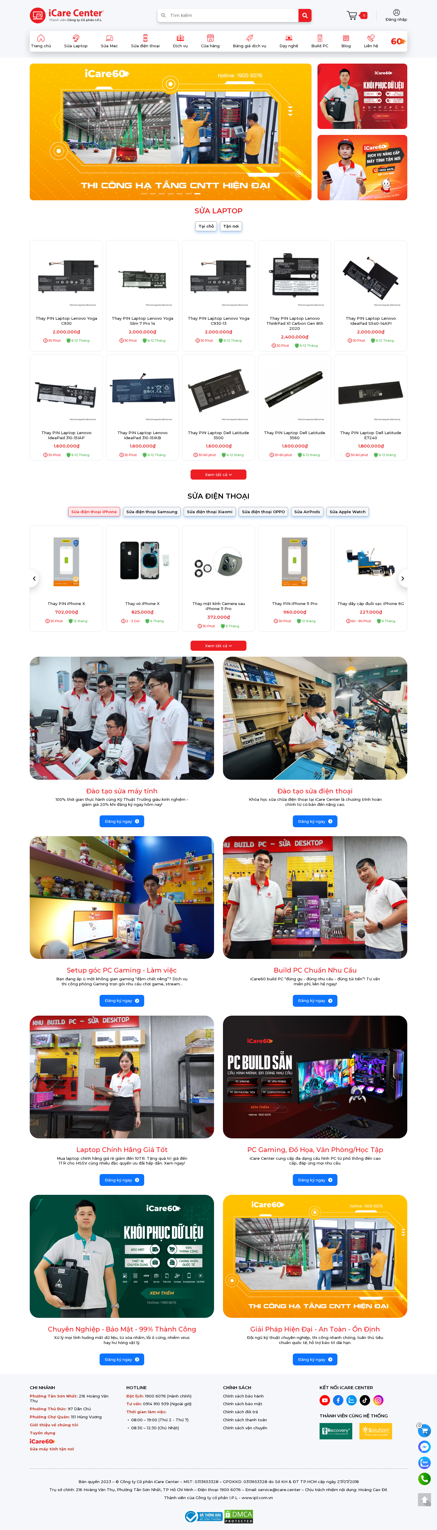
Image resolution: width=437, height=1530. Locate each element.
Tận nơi (231, 226)
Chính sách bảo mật (242, 1403)
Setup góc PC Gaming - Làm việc (122, 970)
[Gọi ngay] (424, 1478)
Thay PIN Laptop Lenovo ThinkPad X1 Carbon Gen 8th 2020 (294, 323)
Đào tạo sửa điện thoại (315, 791)
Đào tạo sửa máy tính (122, 791)
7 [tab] (197, 193)
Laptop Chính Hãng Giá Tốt (122, 1150)
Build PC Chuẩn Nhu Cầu (315, 970)
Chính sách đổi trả (240, 1411)
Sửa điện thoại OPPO (263, 511)
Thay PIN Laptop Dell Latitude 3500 (218, 435)
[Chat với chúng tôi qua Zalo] (424, 1462)
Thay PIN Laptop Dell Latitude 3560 (294, 435)
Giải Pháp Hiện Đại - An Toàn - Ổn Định (315, 1329)
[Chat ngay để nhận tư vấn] (424, 1446)
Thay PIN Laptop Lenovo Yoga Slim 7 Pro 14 (142, 321)
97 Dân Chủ (79, 1408)
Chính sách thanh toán (245, 1419)
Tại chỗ (206, 226)
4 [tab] (171, 193)
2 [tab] (153, 193)
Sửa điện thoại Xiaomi (209, 511)
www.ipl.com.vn (257, 1497)
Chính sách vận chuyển (245, 1427)
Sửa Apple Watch (348, 511)
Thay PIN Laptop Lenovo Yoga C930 (66, 321)
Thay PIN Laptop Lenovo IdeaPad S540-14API (371, 321)
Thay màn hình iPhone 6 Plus (371, 603)
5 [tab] (180, 193)
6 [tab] (188, 193)
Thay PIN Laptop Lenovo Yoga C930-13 (218, 321)
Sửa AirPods (307, 511)
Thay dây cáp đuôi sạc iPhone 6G (294, 603)
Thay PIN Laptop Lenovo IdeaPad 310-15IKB (142, 435)
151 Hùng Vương (86, 1416)
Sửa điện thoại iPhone (94, 511)
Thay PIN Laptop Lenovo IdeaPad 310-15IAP (66, 435)
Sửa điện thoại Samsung (151, 511)
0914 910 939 (156, 1403)
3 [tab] (162, 193)
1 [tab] (144, 193)
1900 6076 (155, 1396)
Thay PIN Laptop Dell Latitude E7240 (370, 435)
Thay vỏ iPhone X (66, 603)
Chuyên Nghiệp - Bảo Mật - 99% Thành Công (122, 1329)
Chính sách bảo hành (243, 1396)
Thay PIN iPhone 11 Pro (218, 603)
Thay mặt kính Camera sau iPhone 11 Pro (142, 606)
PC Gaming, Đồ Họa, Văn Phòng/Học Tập (315, 1150)
